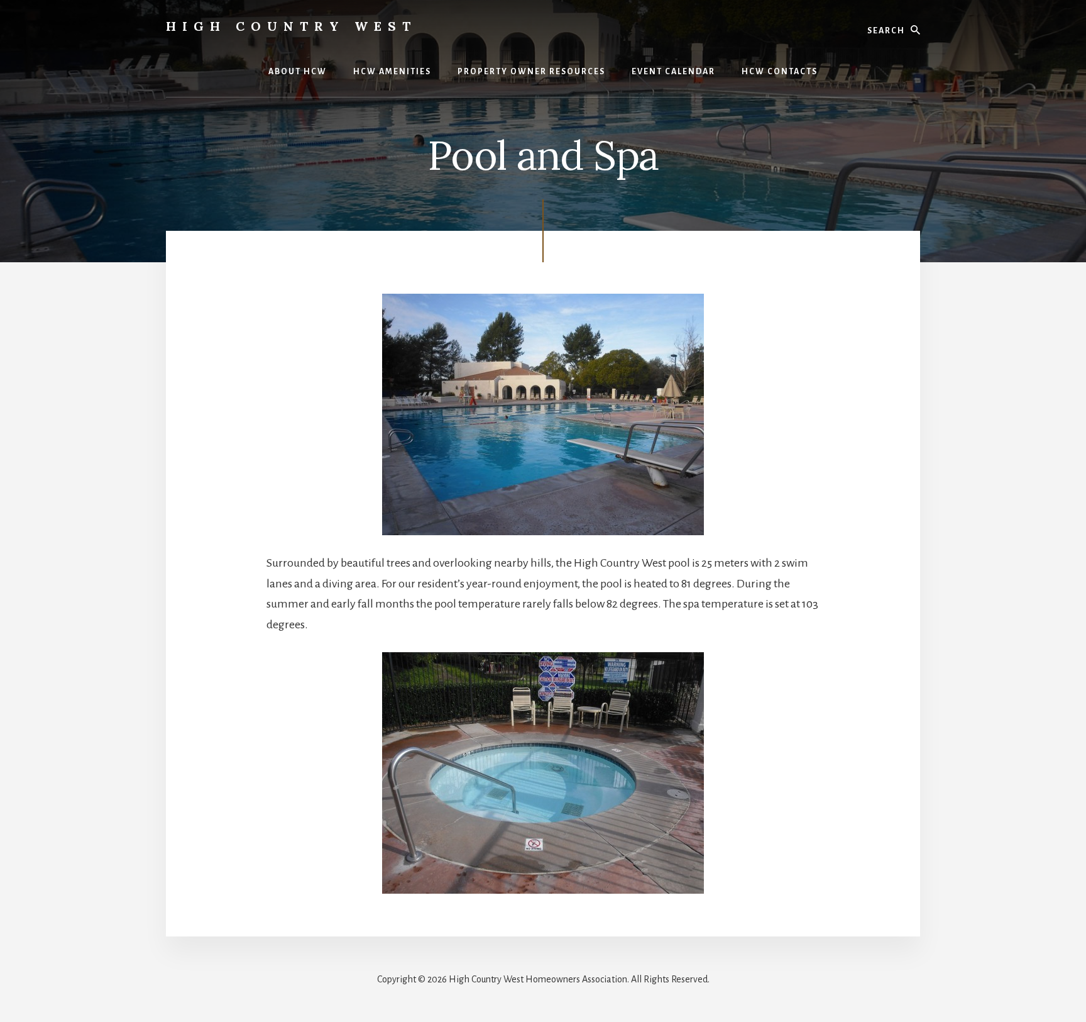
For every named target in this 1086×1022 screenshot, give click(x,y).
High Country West (291, 26)
